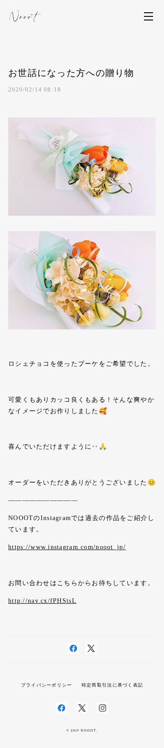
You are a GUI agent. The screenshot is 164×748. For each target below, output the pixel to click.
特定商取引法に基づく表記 (112, 684)
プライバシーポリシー (46, 684)
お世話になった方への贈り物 (71, 73)
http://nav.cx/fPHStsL (42, 600)
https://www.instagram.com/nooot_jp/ (67, 547)
